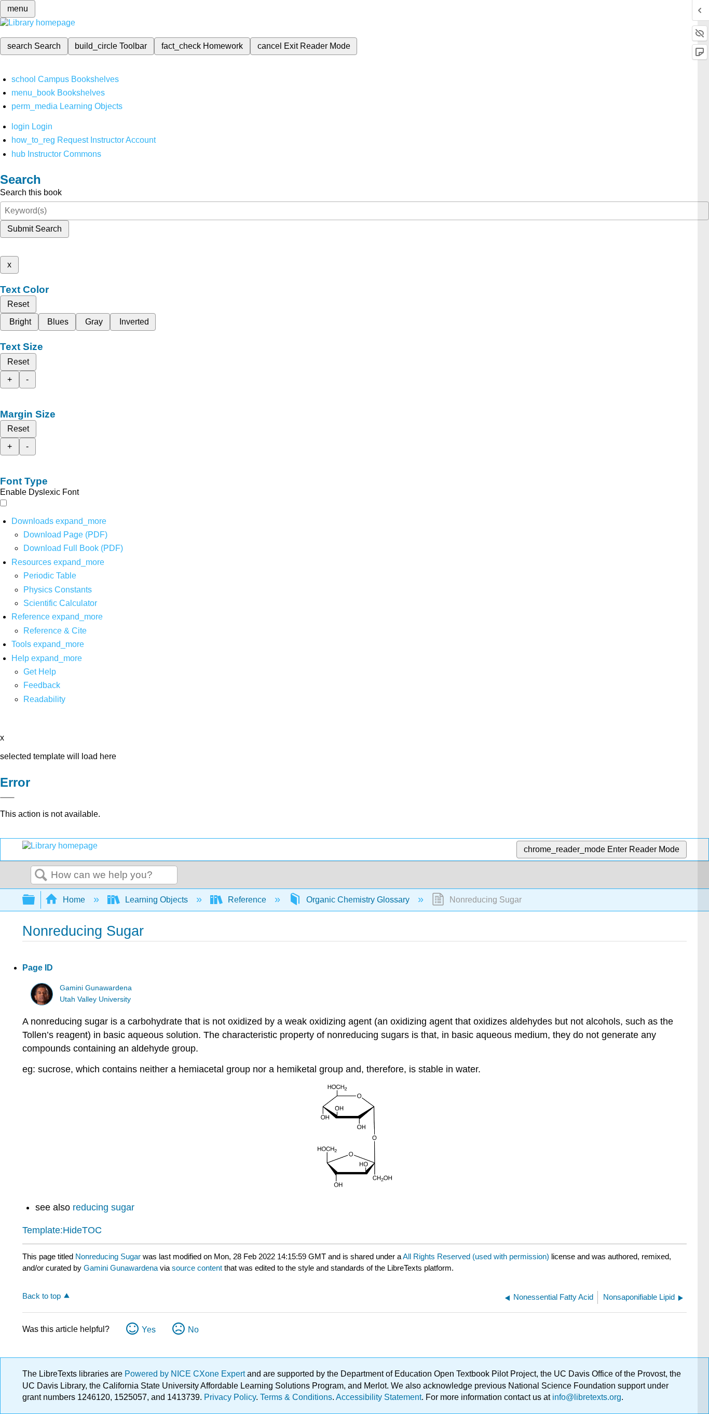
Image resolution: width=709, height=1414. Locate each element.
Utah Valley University (95, 999)
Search (41, 875)
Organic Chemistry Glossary (358, 899)
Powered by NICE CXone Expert (186, 1373)
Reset (18, 304)
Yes (149, 1329)
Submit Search (34, 228)
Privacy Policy (230, 1397)
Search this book (31, 192)
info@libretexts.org (585, 1397)
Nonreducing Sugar (108, 1256)
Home (74, 899)
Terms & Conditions (296, 1397)
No (193, 1329)
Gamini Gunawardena (96, 988)
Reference (247, 899)
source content (197, 1267)
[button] (41, 685)
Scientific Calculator (60, 603)
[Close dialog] (7, 797)
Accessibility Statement (378, 1397)
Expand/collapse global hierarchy (35, 900)
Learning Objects (156, 899)
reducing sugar (103, 1207)
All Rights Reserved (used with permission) (477, 1256)
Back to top (41, 1295)
